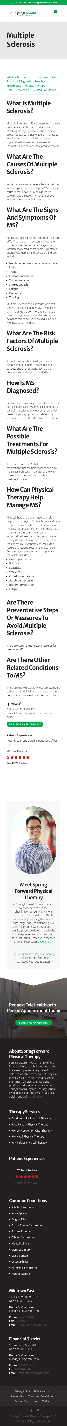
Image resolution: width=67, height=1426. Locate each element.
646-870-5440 (27, 1365)
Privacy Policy (22, 1391)
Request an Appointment (25, 724)
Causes (27, 77)
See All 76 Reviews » (19, 763)
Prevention (22, 90)
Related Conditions (44, 90)
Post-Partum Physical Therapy (29, 1124)
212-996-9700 (27, 1317)
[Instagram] (38, 1411)
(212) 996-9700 (26, 709)
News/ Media (41, 1401)
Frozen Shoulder (21, 1231)
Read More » (36, 1096)
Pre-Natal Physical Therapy (27, 1136)
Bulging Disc (18, 1219)
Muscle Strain (19, 1255)
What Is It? (13, 77)
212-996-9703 (23, 1321)
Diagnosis (25, 81)
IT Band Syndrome (22, 1237)
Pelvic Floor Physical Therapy (29, 1142)
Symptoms (41, 77)
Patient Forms (22, 1401)
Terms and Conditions (40, 1396)
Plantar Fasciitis (21, 1274)
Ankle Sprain (19, 1213)
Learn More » (45, 941)
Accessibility (17, 1396)
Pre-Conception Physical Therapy (31, 1130)
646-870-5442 (23, 1369)
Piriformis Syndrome (24, 1267)
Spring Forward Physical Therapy (35, 954)
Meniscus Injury (21, 1249)
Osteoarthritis (20, 1261)
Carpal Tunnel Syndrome (26, 1225)
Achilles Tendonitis (22, 1207)
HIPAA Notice (41, 1391)
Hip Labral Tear (20, 1243)
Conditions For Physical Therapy (31, 1118)
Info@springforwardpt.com (33, 1325)
